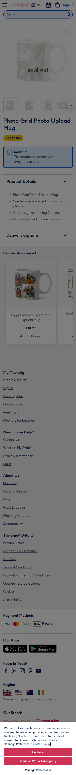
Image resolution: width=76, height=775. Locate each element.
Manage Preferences (38, 770)
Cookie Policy (42, 744)
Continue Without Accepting (38, 761)
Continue (38, 752)
